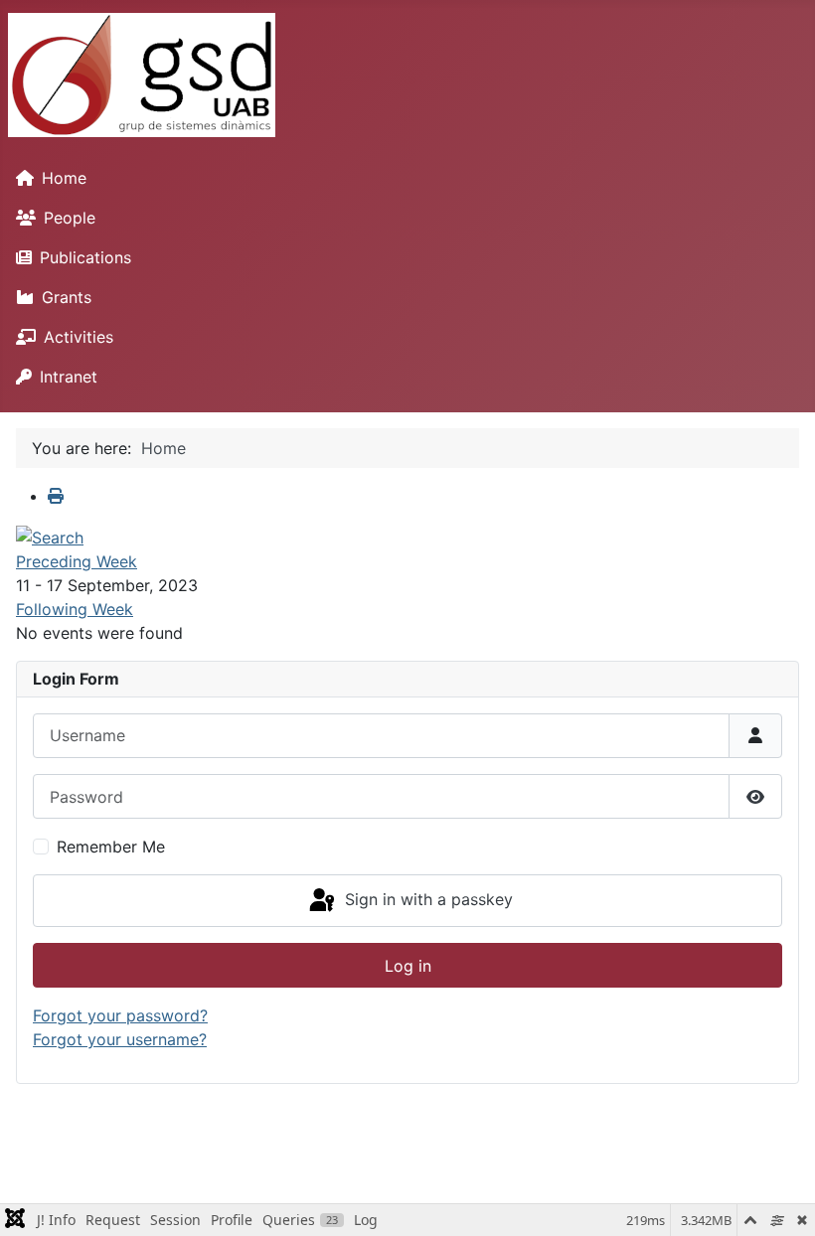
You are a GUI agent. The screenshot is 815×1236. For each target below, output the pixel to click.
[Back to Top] (780, 1199)
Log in (408, 966)
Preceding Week (76, 561)
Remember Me (111, 846)
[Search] (49, 535)
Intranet (68, 376)
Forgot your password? (120, 1015)
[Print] (56, 496)
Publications (85, 257)
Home (64, 178)
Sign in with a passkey (426, 899)
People (69, 218)
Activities (78, 337)
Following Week (74, 609)
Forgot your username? (120, 1039)
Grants (66, 297)
